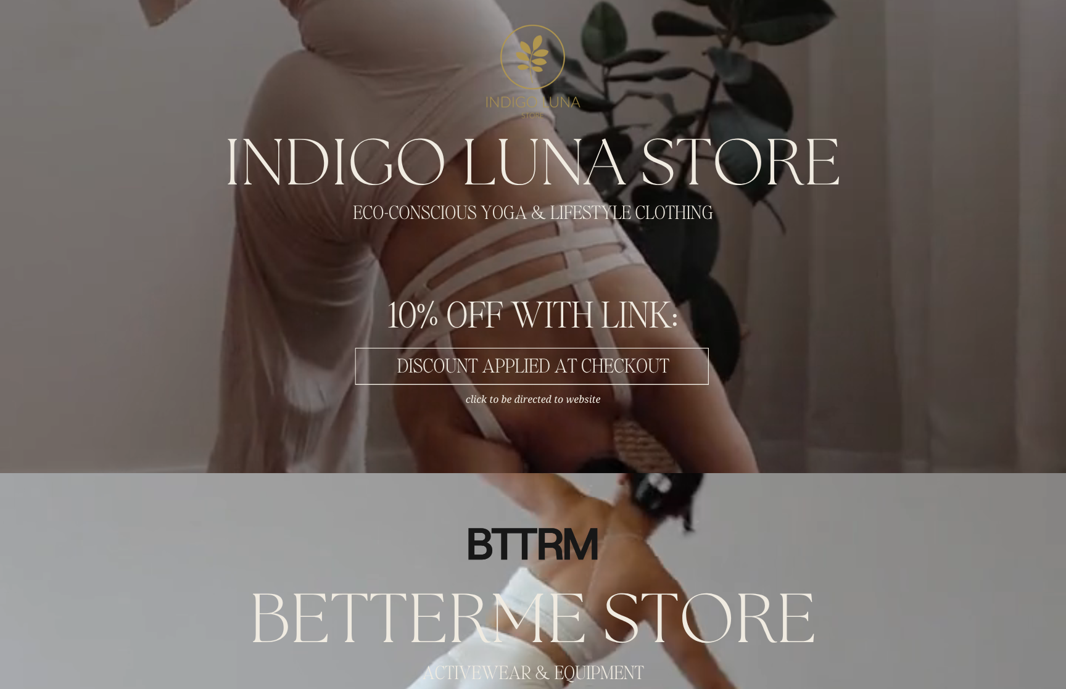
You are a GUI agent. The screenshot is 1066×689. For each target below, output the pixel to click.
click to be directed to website (533, 399)
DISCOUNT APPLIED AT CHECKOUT (533, 367)
